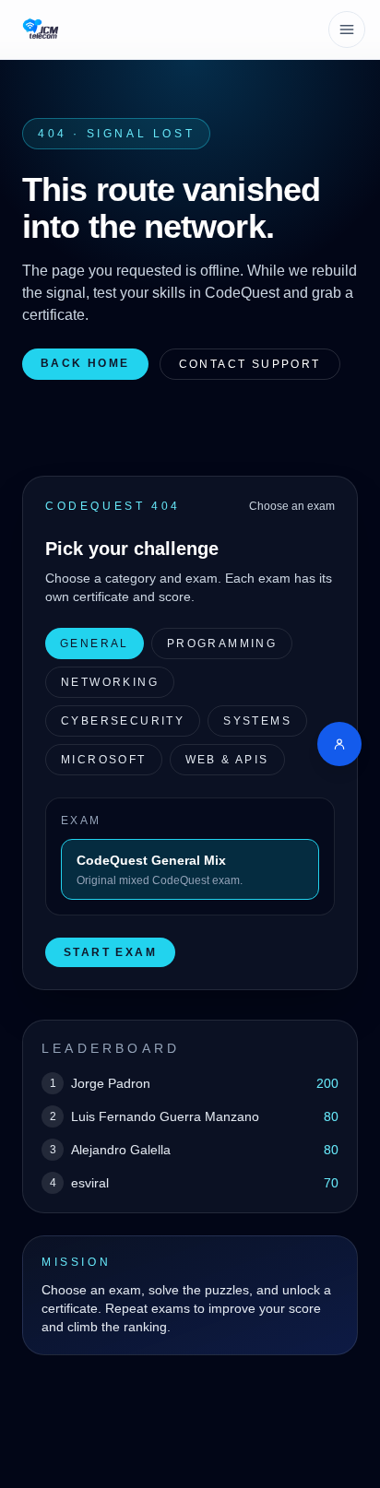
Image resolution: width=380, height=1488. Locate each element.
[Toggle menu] (346, 29)
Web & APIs (227, 759)
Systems (257, 720)
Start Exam (110, 952)
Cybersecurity (122, 720)
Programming (222, 643)
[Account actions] (339, 744)
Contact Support (250, 364)
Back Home (85, 363)
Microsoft (104, 759)
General (94, 643)
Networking (110, 682)
